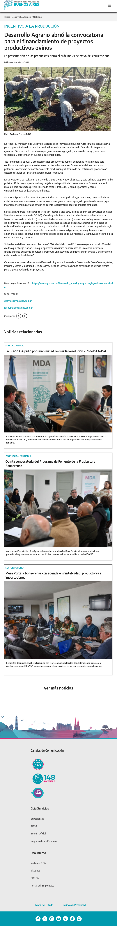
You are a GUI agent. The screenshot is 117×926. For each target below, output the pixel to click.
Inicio (7, 16)
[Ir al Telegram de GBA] (65, 918)
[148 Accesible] (43, 778)
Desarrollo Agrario (21, 16)
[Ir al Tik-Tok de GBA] (72, 918)
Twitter (18, 316)
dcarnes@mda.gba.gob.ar (18, 300)
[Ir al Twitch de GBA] (79, 918)
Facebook (24, 316)
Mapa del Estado (44, 905)
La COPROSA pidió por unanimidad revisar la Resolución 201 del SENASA (55, 351)
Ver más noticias (58, 688)
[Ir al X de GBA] (44, 918)
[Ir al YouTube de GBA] (58, 918)
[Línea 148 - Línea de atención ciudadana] (37, 764)
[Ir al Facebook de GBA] (38, 918)
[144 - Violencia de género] (37, 792)
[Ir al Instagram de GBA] (51, 918)
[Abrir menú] (109, 5)
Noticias (37, 16)
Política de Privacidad (74, 905)
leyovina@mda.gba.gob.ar (18, 307)
